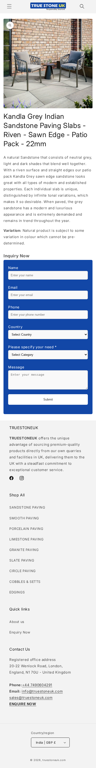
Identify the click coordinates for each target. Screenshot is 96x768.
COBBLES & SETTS (25, 582)
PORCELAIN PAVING (26, 529)
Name (13, 268)
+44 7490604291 (37, 685)
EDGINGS (17, 592)
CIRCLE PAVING (22, 571)
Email (13, 287)
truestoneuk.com (54, 760)
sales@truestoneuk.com (31, 697)
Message (16, 367)
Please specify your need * (32, 347)
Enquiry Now (19, 632)
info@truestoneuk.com (42, 691)
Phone (14, 307)
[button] (9, 6)
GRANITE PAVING (23, 550)
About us (16, 622)
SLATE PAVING (21, 560)
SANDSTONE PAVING (27, 507)
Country (15, 327)
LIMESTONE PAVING (26, 539)
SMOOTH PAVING (24, 518)
